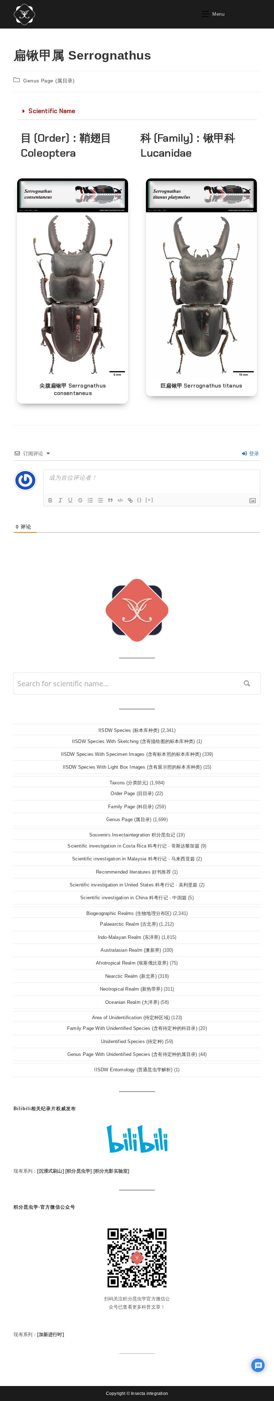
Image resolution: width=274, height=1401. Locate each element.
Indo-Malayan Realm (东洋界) (129, 937)
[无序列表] (100, 500)
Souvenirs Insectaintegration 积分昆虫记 (132, 835)
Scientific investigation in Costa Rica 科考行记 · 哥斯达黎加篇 (133, 846)
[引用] (110, 500)
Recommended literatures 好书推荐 (133, 872)
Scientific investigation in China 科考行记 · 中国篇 (133, 897)
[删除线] (80, 500)
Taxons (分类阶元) (129, 782)
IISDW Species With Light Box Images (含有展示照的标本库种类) (132, 767)
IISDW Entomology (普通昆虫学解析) (133, 1069)
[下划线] (70, 500)
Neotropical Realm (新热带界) (131, 989)
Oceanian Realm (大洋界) (132, 1002)
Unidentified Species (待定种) (132, 1041)
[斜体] (60, 500)
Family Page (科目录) (130, 806)
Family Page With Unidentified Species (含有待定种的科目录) (132, 1028)
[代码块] (120, 500)
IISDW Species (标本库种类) (128, 730)
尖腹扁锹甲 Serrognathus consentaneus (73, 389)
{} (139, 499)
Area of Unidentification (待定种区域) (131, 1017)
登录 (253, 453)
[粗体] (50, 500)
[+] (149, 499)
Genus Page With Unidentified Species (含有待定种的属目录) (132, 1054)
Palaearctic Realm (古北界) (129, 924)
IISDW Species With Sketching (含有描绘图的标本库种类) (133, 741)
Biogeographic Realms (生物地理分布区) (129, 913)
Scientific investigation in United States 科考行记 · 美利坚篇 (134, 884)
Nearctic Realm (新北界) (131, 976)
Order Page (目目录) (132, 793)
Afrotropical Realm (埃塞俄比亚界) (132, 963)
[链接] (130, 500)
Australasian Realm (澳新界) (131, 950)
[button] (137, 111)
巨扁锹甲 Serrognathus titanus (201, 385)
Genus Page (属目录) (49, 81)
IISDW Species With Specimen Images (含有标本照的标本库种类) (131, 754)
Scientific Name (52, 111)
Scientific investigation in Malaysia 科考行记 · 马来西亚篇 (133, 858)
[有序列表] (90, 500)
